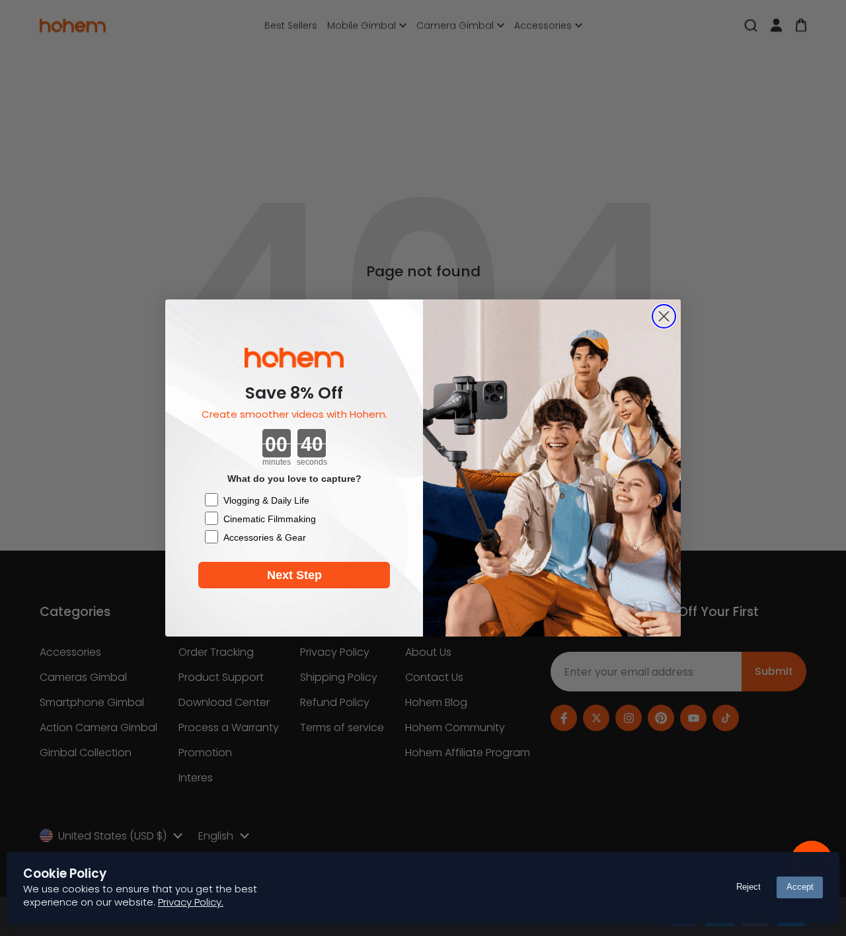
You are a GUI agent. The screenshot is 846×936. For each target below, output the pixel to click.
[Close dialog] (663, 316)
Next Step (294, 575)
